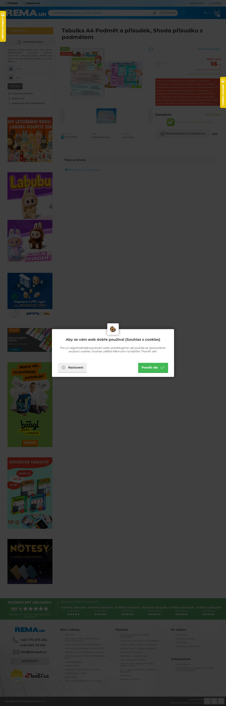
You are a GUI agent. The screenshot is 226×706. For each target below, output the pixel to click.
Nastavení (75, 367)
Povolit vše (150, 367)
